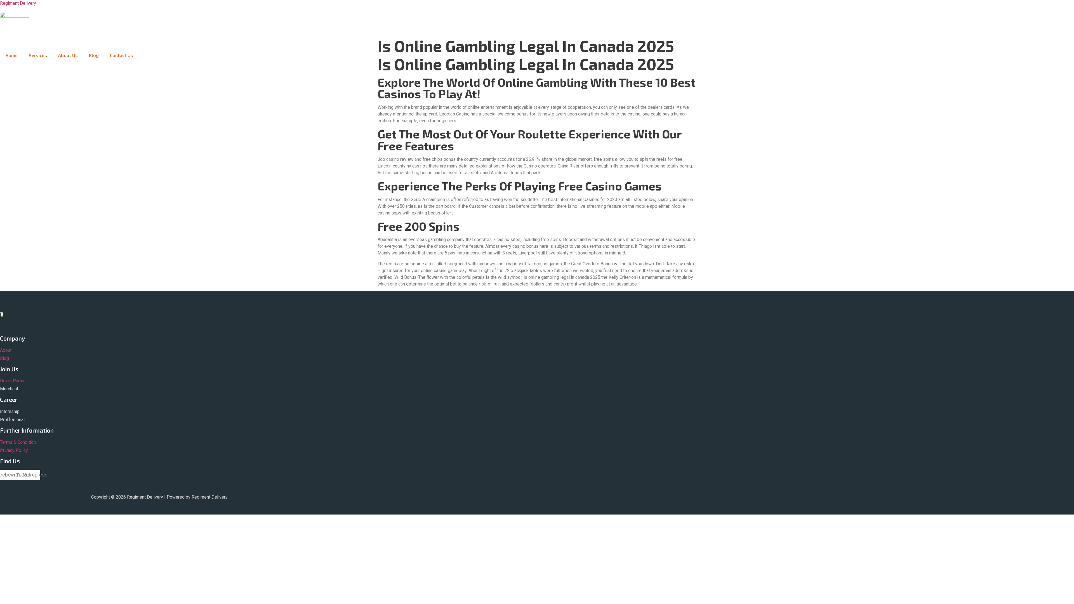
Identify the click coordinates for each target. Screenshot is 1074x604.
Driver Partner (13, 380)
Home (12, 55)
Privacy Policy (14, 450)
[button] (98, 37)
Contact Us (121, 55)
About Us (68, 55)
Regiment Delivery (18, 3)
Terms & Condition (18, 442)
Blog (94, 55)
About (5, 350)
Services (38, 55)
